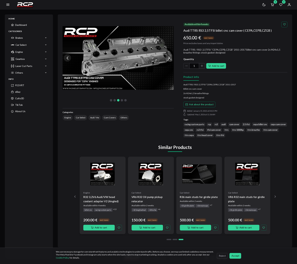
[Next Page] (275, 197)
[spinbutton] (194, 66)
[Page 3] (181, 239)
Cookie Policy (63, 257)
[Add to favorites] (284, 24)
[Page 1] (169, 239)
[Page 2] (175, 239)
